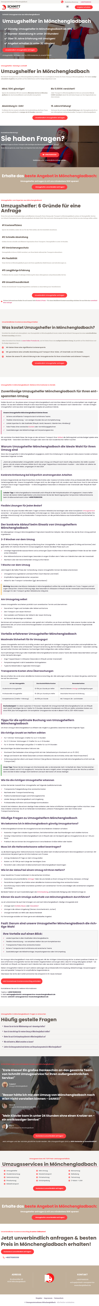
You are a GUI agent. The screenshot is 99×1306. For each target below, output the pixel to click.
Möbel (60, 437)
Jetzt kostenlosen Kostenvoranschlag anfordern (22, 981)
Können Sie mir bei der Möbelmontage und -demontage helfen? (24, 1026)
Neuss (23, 906)
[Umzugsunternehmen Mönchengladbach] (11, 7)
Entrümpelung (42, 892)
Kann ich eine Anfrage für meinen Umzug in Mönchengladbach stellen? (27, 1031)
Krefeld (17, 906)
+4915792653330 (86, 2)
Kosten (31, 427)
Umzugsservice (89, 511)
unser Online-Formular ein (30, 341)
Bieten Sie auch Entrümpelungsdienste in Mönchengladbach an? (25, 1036)
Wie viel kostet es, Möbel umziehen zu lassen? (19, 1041)
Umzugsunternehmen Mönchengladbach (41, 1302)
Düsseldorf (34, 906)
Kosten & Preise (41, 300)
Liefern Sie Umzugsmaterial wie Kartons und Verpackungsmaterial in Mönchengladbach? (32, 1047)
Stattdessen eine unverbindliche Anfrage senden (49, 160)
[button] (67, 6)
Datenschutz (58, 1298)
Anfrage (31, 879)
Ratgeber (39, 1298)
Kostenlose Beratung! (9, 132)
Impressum (48, 1298)
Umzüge (75, 689)
